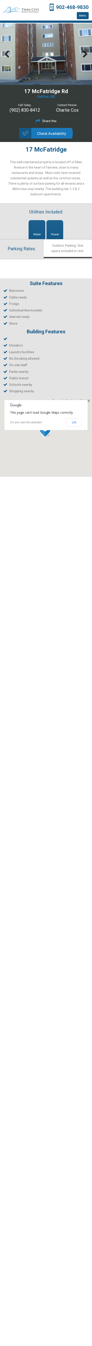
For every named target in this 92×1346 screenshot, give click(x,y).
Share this (49, 121)
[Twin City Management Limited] (20, 10)
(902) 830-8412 (25, 110)
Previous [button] (6, 54)
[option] (46, 54)
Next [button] (85, 54)
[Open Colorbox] (46, 54)
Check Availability (51, 133)
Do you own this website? (26, 422)
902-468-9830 (72, 7)
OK (74, 422)
